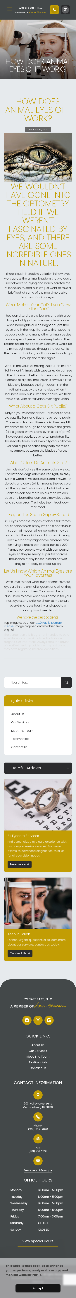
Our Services (20, 722)
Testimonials (20, 739)
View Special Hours (37, 1241)
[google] (49, 1020)
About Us (17, 714)
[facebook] (27, 1020)
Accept (38, 1288)
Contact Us (19, 747)
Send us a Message (38, 1170)
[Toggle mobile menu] (9, 9)
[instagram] (38, 1020)
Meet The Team (22, 731)
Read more (17, 864)
